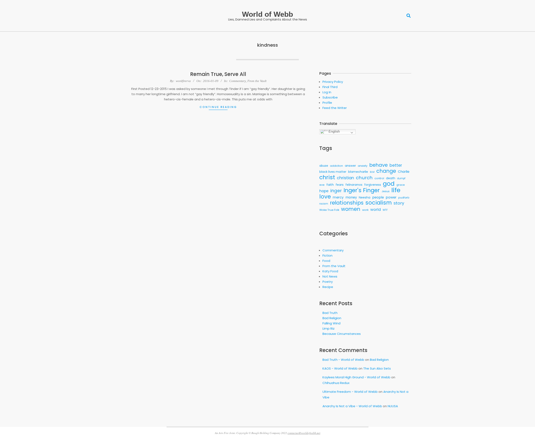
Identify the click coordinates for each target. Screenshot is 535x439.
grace (400, 185)
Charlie (403, 171)
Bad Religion (331, 318)
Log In (326, 92)
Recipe (327, 287)
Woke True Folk (329, 210)
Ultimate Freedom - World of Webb (350, 391)
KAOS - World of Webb (340, 368)
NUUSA (393, 406)
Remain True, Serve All (218, 74)
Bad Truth (330, 313)
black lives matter (332, 172)
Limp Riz (328, 328)
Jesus (386, 191)
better (396, 165)
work (365, 210)
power (391, 197)
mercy (338, 197)
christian (345, 177)
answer (350, 166)
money (351, 197)
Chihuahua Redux (335, 383)
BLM (372, 172)
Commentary (237, 81)
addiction (336, 166)
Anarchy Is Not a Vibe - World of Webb (352, 406)
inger (336, 190)
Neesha (364, 197)
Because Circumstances (341, 333)
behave (378, 165)
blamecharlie (358, 172)
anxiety (362, 166)
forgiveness (372, 185)
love (325, 196)
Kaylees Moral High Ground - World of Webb (356, 377)
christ (327, 177)
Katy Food (330, 271)
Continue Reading (218, 107)
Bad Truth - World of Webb (343, 359)
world (375, 209)
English (334, 131)
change (386, 171)
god (389, 183)
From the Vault (256, 81)
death (390, 178)
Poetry (327, 281)
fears (340, 185)
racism (323, 203)
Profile (327, 102)
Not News (329, 276)
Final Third (330, 87)
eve (322, 185)
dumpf (401, 178)
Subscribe (330, 97)
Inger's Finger (362, 190)
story (399, 203)
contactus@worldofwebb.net (304, 433)
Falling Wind (331, 323)
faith (330, 184)
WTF (385, 210)
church (364, 177)
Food (326, 261)
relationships (346, 202)
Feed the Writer (334, 108)
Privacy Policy (332, 81)
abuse (323, 166)
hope (324, 190)
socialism (378, 202)
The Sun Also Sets (377, 368)
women (350, 209)
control (379, 178)
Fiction (327, 255)
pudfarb (403, 197)
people (378, 197)
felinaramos (353, 185)
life (395, 190)
